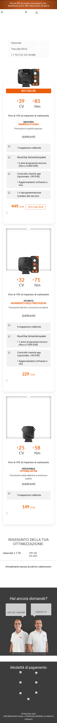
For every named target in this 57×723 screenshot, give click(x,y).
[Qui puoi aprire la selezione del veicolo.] (30, 34)
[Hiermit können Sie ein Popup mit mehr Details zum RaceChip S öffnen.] (28, 435)
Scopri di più (28, 137)
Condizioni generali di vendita (39, 716)
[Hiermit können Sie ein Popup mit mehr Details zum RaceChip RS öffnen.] (28, 267)
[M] (51, 12)
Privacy (29, 719)
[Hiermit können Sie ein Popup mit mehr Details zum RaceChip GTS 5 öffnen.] (28, 80)
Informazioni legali (13, 716)
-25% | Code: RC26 (35, 207)
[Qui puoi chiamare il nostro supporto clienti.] (41, 31)
